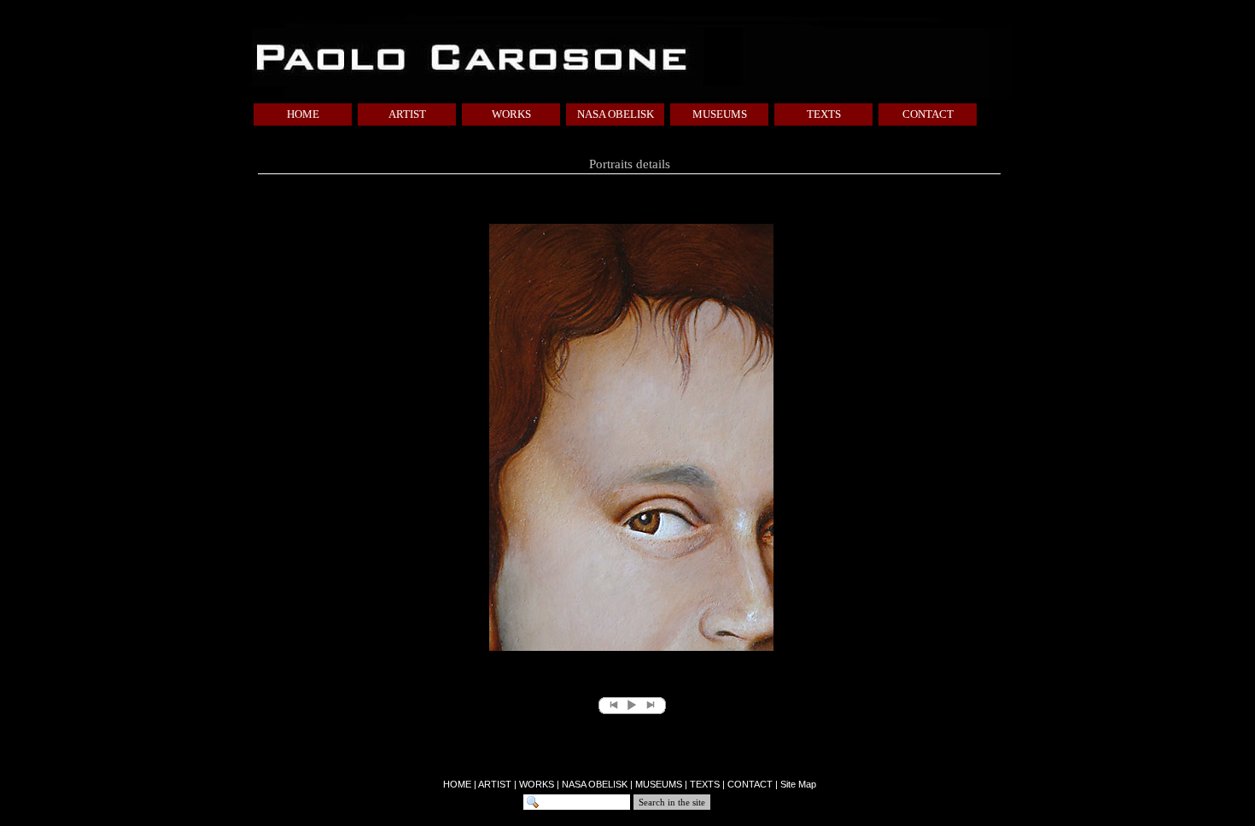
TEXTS (824, 114)
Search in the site (672, 802)
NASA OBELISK (615, 114)
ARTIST (407, 114)
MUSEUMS (719, 114)
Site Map (798, 784)
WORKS (511, 114)
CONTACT (928, 114)
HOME (303, 114)
